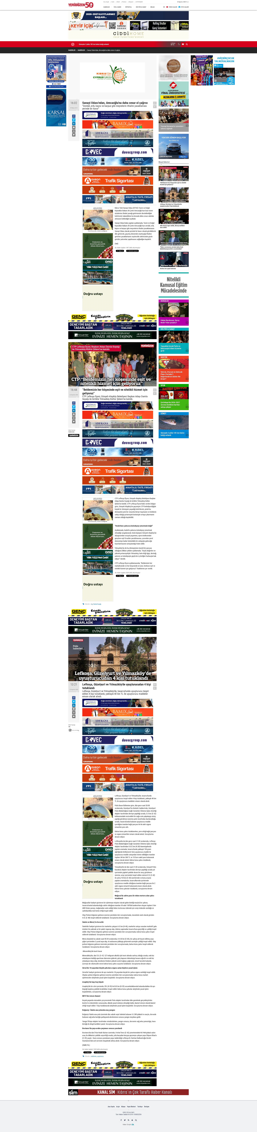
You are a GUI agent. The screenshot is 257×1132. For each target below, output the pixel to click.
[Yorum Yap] (73, 134)
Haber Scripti (127, 1124)
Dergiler (165, 301)
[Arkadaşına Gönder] (73, 127)
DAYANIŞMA (139, 2)
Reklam (124, 2)
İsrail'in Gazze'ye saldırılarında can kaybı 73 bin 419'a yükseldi (100, 44)
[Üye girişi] (132, 1120)
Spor (163, 385)
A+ (155, 103)
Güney (163, 413)
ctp (92, 604)
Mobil (118, 2)
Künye (123, 1107)
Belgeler (131, 2)
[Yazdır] (73, 131)
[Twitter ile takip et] (125, 1120)
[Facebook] (73, 116)
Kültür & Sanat (168, 329)
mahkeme (93, 1056)
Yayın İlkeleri (131, 1107)
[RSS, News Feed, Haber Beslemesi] (128, 1120)
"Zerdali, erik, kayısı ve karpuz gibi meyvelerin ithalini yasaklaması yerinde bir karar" (114, 107)
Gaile (112, 2)
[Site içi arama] (187, 44)
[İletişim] (183, 44)
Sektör (164, 357)
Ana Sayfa (106, 2)
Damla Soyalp (97, 604)
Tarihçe (140, 1107)
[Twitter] (73, 120)
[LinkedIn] (73, 123)
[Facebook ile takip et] (121, 1120)
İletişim (146, 1107)
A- (155, 107)
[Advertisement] (56, 142)
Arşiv (118, 1107)
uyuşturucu (100, 1056)
